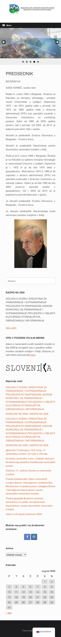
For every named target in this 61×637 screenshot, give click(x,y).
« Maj (9, 612)
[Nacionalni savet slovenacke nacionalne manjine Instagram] (34, 537)
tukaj (32, 354)
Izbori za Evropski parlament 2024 (24, 514)
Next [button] (56, 42)
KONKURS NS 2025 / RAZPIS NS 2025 (27, 445)
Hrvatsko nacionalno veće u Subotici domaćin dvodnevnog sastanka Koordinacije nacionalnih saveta (30, 462)
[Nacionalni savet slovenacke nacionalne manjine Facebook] (27, 537)
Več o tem (11, 327)
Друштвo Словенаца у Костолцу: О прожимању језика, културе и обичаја (26, 451)
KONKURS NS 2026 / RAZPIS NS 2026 (27, 413)
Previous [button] (4, 42)
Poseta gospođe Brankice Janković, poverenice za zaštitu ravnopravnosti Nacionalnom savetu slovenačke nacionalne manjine (29, 504)
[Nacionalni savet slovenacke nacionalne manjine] (30, 9)
